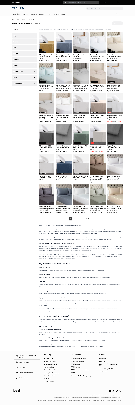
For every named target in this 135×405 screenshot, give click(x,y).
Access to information (114, 400)
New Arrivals (16, 14)
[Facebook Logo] (120, 391)
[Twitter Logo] (113, 391)
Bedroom (25, 14)
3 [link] (78, 219)
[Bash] (13, 19)
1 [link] (70, 219)
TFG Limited (42, 400)
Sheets (28, 19)
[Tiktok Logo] (117, 391)
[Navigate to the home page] (17, 2)
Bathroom (33, 14)
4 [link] (81, 219)
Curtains (42, 14)
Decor (49, 14)
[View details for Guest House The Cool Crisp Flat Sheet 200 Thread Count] (64, 73)
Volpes (18, 19)
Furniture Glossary (99, 400)
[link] (88, 219)
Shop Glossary (86, 400)
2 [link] (74, 219)
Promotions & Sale (59, 14)
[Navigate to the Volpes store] (18, 8)
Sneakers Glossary (74, 400)
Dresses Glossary (60, 400)
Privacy (50, 400)
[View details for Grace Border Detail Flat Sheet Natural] (64, 103)
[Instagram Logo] (110, 391)
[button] (105, 2)
